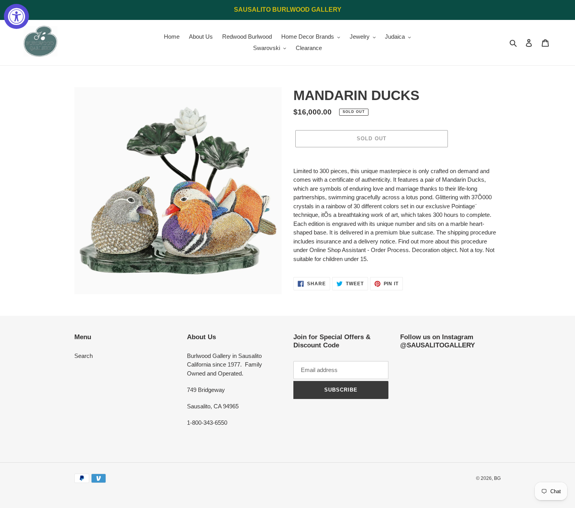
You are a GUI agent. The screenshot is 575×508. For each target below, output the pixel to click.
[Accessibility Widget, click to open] (16, 16)
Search (83, 355)
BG (497, 478)
